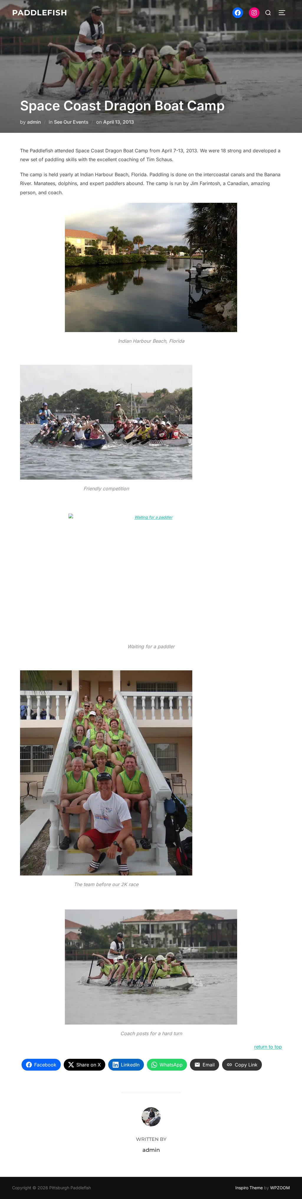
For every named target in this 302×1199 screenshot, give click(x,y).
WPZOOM (280, 1187)
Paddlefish (39, 12)
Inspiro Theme (249, 1187)
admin (34, 122)
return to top (268, 1047)
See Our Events (71, 122)
